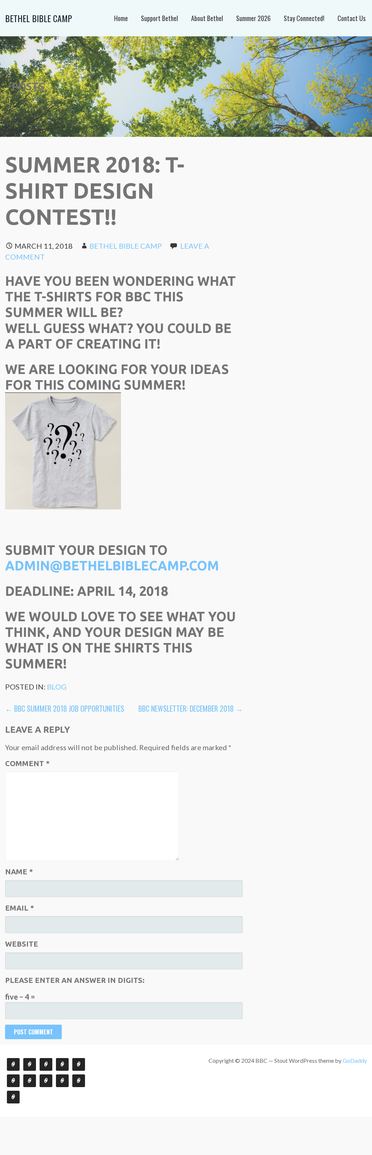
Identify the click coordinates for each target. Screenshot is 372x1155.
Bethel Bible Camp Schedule (62, 1080)
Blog (56, 686)
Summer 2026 (253, 18)
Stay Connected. (13, 1064)
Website (21, 944)
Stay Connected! (304, 18)
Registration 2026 (78, 1080)
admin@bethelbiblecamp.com (112, 565)
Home (121, 18)
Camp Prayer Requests (46, 1080)
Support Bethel (159, 18)
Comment (27, 763)
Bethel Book (62, 1064)
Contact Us (351, 18)
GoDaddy (355, 1060)
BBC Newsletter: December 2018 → (190, 708)
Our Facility (29, 1080)
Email (19, 908)
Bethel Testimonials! (29, 1064)
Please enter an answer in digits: (75, 980)
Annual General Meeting (46, 1064)
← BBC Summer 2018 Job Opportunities (64, 708)
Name (19, 871)
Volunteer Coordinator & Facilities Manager (13, 1080)
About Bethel (207, 18)
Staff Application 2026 (13, 1097)
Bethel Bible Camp (38, 18)
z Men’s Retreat (78, 1064)
